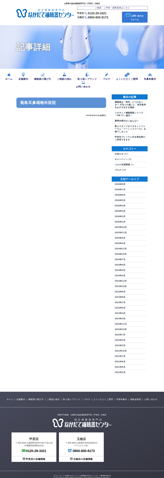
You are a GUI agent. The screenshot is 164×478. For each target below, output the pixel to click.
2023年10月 (121, 286)
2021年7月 (120, 356)
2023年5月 (120, 308)
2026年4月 (120, 206)
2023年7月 (120, 302)
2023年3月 (120, 318)
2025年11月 (121, 232)
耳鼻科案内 (150, 79)
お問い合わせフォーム (137, 18)
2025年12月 (121, 227)
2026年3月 (120, 211)
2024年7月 (120, 259)
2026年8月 (120, 184)
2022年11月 (121, 324)
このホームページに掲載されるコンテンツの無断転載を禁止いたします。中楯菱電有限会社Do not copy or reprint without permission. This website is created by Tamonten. (82, 476)
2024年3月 (120, 275)
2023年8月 (120, 297)
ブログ (106, 79)
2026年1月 (120, 222)
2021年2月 (120, 372)
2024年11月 (121, 249)
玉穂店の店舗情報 (83, 459)
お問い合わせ (83, 86)
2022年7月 (120, 335)
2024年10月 (121, 254)
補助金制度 (135, 399)
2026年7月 (120, 189)
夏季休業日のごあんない (127, 121)
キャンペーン (121, 159)
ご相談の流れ (64, 79)
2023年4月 (120, 313)
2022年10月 (121, 329)
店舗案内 (23, 79)
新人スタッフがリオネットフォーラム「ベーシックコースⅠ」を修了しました (130, 129)
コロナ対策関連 (122, 164)
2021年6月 (120, 361)
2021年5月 (120, 367)
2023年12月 (121, 281)
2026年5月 (120, 200)
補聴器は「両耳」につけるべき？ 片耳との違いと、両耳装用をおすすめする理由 (130, 104)
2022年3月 (120, 340)
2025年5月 (120, 238)
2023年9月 (120, 292)
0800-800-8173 (98, 17)
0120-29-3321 (97, 13)
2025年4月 (120, 243)
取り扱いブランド (87, 79)
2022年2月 (120, 345)
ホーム (9, 79)
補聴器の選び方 (42, 79)
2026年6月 (120, 195)
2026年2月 (120, 216)
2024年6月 (120, 265)
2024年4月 (120, 270)
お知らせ (119, 154)
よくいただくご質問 (127, 79)
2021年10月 (121, 351)
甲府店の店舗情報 (35, 459)
